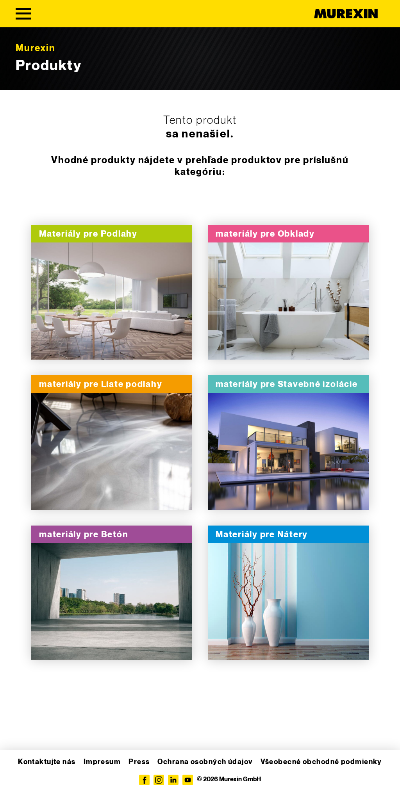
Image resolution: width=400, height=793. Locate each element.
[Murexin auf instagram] (159, 780)
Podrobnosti (112, 301)
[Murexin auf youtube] (187, 780)
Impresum (102, 762)
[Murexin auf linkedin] (173, 780)
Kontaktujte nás (47, 762)
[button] (17, 776)
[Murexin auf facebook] (144, 780)
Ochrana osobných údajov (204, 762)
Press (139, 762)
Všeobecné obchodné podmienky (321, 762)
